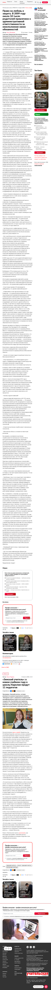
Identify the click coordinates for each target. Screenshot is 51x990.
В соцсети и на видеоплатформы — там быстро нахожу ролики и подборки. (18, 578)
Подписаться (27, 618)
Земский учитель (11, 865)
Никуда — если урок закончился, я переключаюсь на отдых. (17, 590)
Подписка (30, 1)
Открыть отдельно (39, 163)
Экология (4, 954)
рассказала (22, 833)
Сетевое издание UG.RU (19, 958)
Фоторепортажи (18, 973)
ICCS (15, 971)
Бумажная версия (18, 967)
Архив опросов (38, 165)
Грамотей (4, 961)
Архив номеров (22, 2)
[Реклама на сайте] (46, 986)
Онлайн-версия (17, 969)
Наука (4, 950)
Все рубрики (5, 967)
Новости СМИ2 (5, 667)
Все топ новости (38, 64)
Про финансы (5, 962)
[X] (14, 691)
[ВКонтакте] (11, 691)
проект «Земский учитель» (24, 865)
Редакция (4, 973)
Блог (15, 1)
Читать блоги (40, 110)
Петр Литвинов (11, 32)
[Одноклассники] (13, 691)
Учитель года (5, 959)
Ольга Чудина (10, 677)
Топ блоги (38, 70)
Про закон (5, 953)
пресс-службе (16, 732)
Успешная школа (18, 948)
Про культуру (5, 951)
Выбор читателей (41, 9)
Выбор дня (5, 956)
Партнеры (4, 976)
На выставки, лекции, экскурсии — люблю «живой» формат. (17, 584)
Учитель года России (19, 953)
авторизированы (7, 657)
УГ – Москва (17, 959)
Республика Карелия (12, 867)
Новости (9, 1)
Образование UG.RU (8, 634)
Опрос (37, 114)
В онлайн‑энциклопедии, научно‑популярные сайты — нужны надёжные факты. (18, 581)
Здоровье (4, 964)
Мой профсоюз (17, 961)
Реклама (4, 975)
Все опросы (5, 602)
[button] (6, 663)
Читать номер (28, 7)
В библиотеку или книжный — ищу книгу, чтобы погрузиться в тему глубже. (16, 587)
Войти (45, 2)
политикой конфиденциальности (18, 620)
